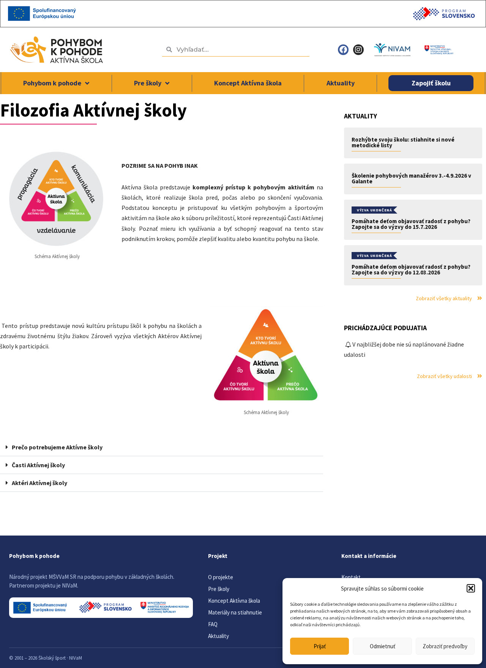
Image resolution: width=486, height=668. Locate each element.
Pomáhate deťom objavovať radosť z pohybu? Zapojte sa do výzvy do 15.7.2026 (411, 223)
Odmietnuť (382, 646)
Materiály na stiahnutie (235, 612)
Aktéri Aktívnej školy (39, 483)
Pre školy (147, 83)
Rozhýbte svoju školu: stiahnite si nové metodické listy (403, 142)
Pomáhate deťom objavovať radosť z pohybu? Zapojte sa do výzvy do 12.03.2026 (411, 269)
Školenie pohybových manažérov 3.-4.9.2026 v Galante (411, 178)
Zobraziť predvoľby (445, 646)
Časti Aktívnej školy (38, 465)
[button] (471, 588)
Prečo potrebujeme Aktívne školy (57, 447)
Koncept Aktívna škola (248, 83)
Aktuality (341, 83)
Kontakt (351, 577)
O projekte (220, 577)
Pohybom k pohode (52, 83)
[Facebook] (343, 49)
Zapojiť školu (431, 83)
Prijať (320, 646)
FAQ (213, 624)
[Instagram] (358, 49)
